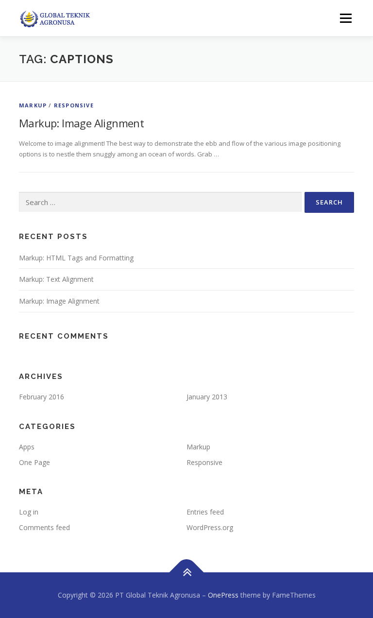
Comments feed (44, 527)
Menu (345, 18)
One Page (34, 462)
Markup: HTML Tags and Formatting (76, 257)
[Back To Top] (187, 572)
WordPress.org (209, 527)
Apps (26, 446)
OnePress (223, 595)
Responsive (74, 105)
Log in (28, 511)
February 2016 (41, 396)
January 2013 (206, 396)
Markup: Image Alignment (81, 123)
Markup (33, 105)
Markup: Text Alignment (56, 279)
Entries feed (205, 511)
